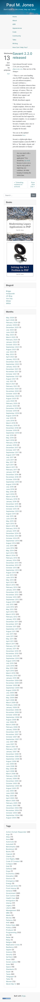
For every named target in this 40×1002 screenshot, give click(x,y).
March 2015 (10, 526)
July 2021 (10, 381)
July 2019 (10, 418)
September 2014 (12, 541)
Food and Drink (12, 886)
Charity (9, 856)
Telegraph (10, 977)
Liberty (9, 908)
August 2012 (11, 602)
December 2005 (12, 781)
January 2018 (11, 445)
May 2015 (10, 521)
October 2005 (11, 783)
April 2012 (10, 612)
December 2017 (12, 448)
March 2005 (10, 801)
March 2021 (10, 384)
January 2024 (11, 342)
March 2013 (10, 585)
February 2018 (11, 443)
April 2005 (10, 798)
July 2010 (10, 663)
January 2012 (11, 619)
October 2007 (11, 737)
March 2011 (10, 644)
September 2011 (12, 629)
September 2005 (12, 786)
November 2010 (12, 653)
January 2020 (11, 406)
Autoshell (9, 844)
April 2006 (10, 771)
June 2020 (10, 401)
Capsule (9, 854)
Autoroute (10, 842)
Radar (8, 937)
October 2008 (11, 715)
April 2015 (10, 524)
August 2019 (11, 416)
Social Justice (11, 962)
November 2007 (12, 734)
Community (17, 36)
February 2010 (11, 676)
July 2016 (10, 487)
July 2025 (10, 330)
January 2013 (11, 590)
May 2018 (10, 438)
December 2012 (12, 592)
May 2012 (10, 609)
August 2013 (11, 573)
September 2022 (12, 364)
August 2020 (11, 398)
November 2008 (12, 712)
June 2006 (10, 766)
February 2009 (11, 705)
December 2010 (12, 651)
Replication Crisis (12, 945)
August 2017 (11, 455)
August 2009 (11, 690)
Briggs (8, 291)
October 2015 (11, 509)
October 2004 (11, 813)
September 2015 (12, 511)
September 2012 (12, 600)
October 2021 (11, 374)
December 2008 (12, 710)
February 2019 (11, 425)
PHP (8, 74)
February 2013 (11, 587)
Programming (11, 932)
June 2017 (10, 460)
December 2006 (12, 754)
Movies (9, 918)
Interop (9, 903)
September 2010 (12, 658)
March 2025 (10, 337)
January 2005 (11, 805)
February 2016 (11, 499)
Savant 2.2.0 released (22, 55)
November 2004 (12, 810)
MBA (8, 913)
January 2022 (11, 367)
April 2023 (10, 357)
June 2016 (10, 489)
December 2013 (12, 563)
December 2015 (12, 504)
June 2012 (10, 607)
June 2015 (10, 519)
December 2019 (12, 408)
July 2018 (10, 435)
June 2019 (10, 421)
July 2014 (10, 546)
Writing (15, 43)
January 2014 (11, 560)
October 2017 (11, 450)
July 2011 (9, 634)
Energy (8, 883)
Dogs (8, 871)
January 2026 (11, 325)
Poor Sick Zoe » (32, 184)
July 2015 (10, 516)
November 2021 (12, 372)
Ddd (7, 866)
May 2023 (10, 354)
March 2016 (10, 497)
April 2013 (10, 582)
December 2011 (12, 622)
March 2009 (10, 702)
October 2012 (11, 597)
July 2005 (10, 791)
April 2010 (10, 671)
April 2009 (10, 700)
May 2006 (10, 769)
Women (9, 981)
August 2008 (11, 720)
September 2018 (12, 433)
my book (27, 160)
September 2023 (12, 347)
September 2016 (12, 482)
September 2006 (12, 759)
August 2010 (11, 661)
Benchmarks (10, 847)
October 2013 (11, 568)
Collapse (9, 864)
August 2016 (11, 484)
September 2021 (12, 376)
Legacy (9, 905)
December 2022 (12, 362)
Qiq (7, 935)
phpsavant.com (17, 69)
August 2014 (11, 543)
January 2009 (11, 707)
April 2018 (10, 440)
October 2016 (11, 479)
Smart (8, 959)
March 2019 (10, 423)
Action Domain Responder (16, 832)
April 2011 (10, 641)
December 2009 (12, 680)
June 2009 (10, 695)
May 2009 (10, 698)
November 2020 (12, 391)
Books (8, 852)
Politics (9, 928)
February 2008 (11, 727)
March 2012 (10, 614)
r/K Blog (9, 296)
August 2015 (11, 514)
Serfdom (9, 957)
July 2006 (10, 764)
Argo (8, 834)
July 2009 (10, 693)
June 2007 (10, 744)
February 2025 (11, 340)
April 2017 (10, 465)
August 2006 (11, 761)
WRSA (8, 303)
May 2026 (10, 318)
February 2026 (11, 322)
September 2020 (12, 396)
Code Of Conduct (13, 861)
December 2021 (12, 369)
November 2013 (12, 565)
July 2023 (10, 352)
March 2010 (10, 673)
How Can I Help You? (20, 47)
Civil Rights (10, 859)
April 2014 (10, 553)
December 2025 (12, 327)
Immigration (10, 901)
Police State (10, 925)
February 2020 (11, 403)
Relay (8, 940)
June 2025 (10, 332)
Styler (8, 972)
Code (14, 32)
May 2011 (9, 639)
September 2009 (12, 688)
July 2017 (9, 457)
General (9, 891)
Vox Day (9, 298)
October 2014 (11, 538)
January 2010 (11, 678)
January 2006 (11, 778)
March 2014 (10, 555)
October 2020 (11, 394)
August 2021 (11, 379)
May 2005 (10, 796)
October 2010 (11, 656)
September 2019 (12, 413)
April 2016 (10, 494)
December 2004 (12, 808)
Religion (9, 942)
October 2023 (11, 345)
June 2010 (10, 666)
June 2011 (10, 636)
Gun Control (10, 896)
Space (8, 967)
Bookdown (10, 849)
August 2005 (11, 788)
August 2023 (11, 349)
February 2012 (11, 617)
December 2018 (12, 428)
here (24, 135)
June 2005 (10, 793)
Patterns (9, 920)
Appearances (17, 28)
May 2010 (10, 668)
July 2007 (10, 742)
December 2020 (12, 389)
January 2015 (11, 531)
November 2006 (12, 756)
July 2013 (10, 575)
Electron (9, 878)
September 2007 (12, 739)
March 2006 (10, 774)
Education (10, 876)
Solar (8, 964)
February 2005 (11, 803)
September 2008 (12, 717)
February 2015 (11, 528)
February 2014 (11, 558)
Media (8, 915)
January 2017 (11, 472)
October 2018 (11, 430)
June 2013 (10, 577)
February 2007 (11, 749)
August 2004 (11, 818)
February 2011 (11, 646)
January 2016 (11, 501)
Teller (8, 979)
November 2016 (12, 477)
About (15, 20)
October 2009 (11, 685)
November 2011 (12, 624)
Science (9, 952)
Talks (14, 40)
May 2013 (10, 580)
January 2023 (11, 359)
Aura (8, 839)
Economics (10, 874)
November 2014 (12, 536)
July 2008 (10, 722)
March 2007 (10, 747)
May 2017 (10, 462)
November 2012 (12, 595)
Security (9, 954)
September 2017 (12, 452)
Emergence (10, 881)
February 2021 (11, 386)
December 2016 (12, 474)
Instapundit (10, 294)
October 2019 (11, 411)
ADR (14, 24)
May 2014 (10, 550)
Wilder (8, 301)
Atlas (8, 837)
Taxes (8, 974)
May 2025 (10, 335)
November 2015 (12, 506)
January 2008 (11, 729)
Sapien (8, 950)
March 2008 (10, 725)
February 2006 (11, 776)
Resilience (10, 947)
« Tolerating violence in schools (18, 184)
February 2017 (11, 470)
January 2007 (11, 752)
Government (11, 893)
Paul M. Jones (20, 4)
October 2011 (11, 626)
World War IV (11, 984)
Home (15, 16)
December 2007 (12, 732)
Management (11, 910)
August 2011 (10, 631)
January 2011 (11, 649)
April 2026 (10, 320)
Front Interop (11, 888)
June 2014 (10, 548)
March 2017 (10, 467)
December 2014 (12, 533)
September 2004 (12, 815)
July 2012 (10, 604)
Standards (10, 969)
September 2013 (12, 570)
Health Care (10, 898)
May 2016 (10, 492)
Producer (9, 930)
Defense (9, 869)
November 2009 (12, 683)
